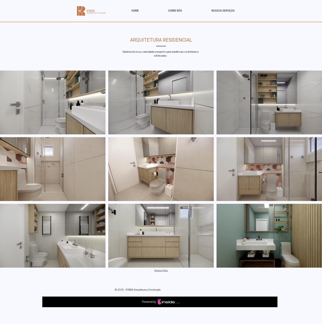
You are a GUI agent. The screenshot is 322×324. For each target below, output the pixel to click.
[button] (223, 11)
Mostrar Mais (161, 270)
